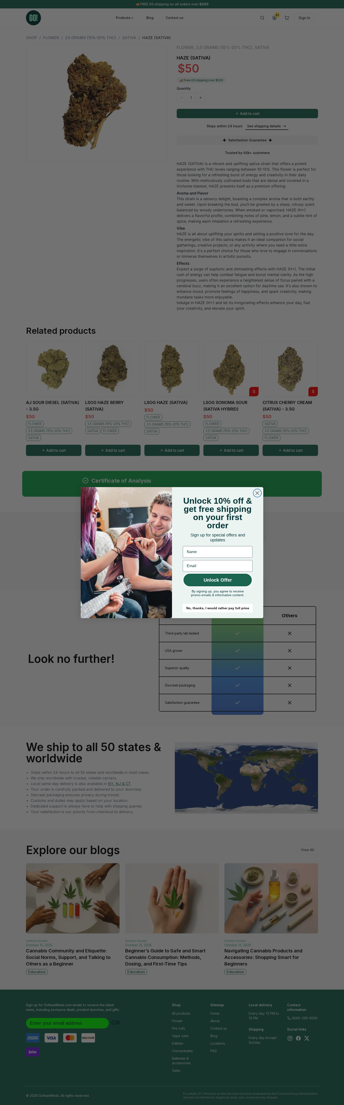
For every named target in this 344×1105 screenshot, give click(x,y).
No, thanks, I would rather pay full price (217, 608)
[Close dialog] (257, 493)
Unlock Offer (218, 580)
